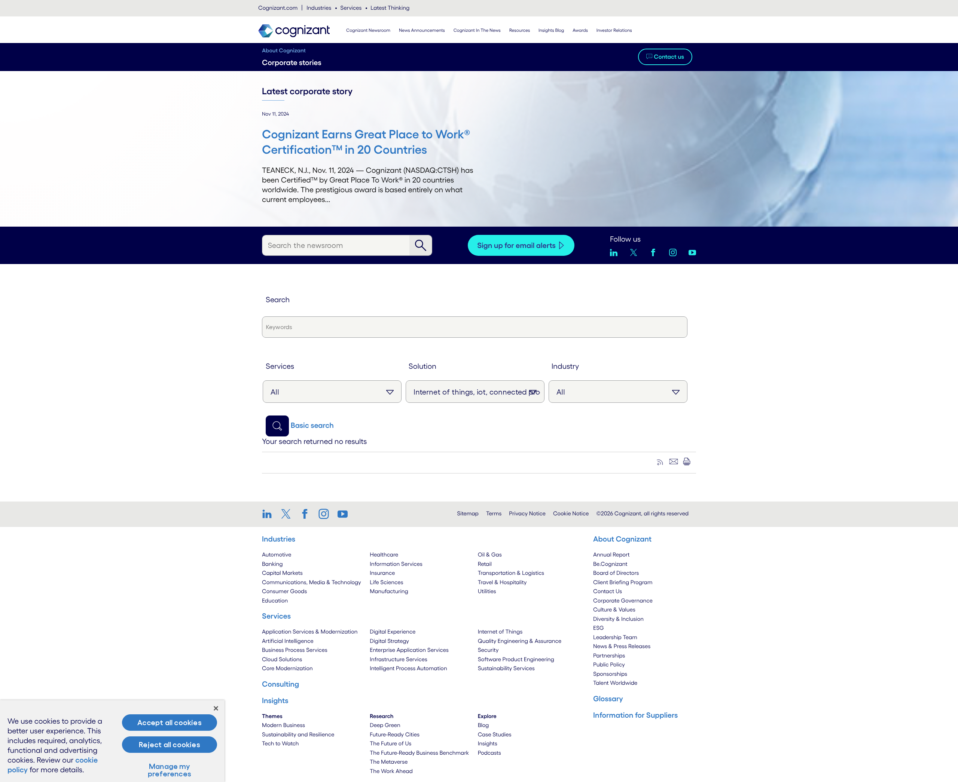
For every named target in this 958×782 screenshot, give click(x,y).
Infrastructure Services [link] (398, 659)
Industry (565, 366)
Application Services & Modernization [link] (310, 631)
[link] (269, 514)
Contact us (669, 56)
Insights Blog (551, 30)
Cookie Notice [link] (571, 513)
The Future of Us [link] (390, 743)
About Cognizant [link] (622, 539)
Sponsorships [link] (610, 674)
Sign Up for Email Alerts (516, 245)
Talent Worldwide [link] (615, 683)
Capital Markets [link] (282, 573)
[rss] (660, 461)
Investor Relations (614, 30)
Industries (318, 7)
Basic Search (312, 425)
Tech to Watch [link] (280, 743)
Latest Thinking (389, 7)
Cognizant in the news (477, 30)
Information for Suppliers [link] (635, 715)
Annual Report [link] (611, 554)
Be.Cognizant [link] (610, 564)
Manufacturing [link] (389, 591)
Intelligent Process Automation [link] (408, 668)
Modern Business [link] (283, 725)
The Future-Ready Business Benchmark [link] (419, 752)
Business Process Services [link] (294, 650)
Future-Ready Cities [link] (394, 734)
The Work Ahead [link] (391, 771)
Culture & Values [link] (614, 609)
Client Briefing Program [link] (622, 582)
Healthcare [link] (384, 554)
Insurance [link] (382, 573)
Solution (422, 366)
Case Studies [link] (495, 734)
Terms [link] (493, 513)
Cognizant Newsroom (368, 30)
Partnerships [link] (609, 655)
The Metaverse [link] (389, 761)
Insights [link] (487, 743)
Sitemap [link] (468, 513)
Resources (519, 30)
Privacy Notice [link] (527, 513)
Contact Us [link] (607, 591)
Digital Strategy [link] (389, 641)
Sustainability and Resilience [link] (298, 734)
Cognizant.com (278, 7)
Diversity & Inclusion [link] (618, 619)
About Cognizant (284, 50)
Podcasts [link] (489, 752)
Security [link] (488, 650)
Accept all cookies (169, 722)
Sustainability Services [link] (506, 668)
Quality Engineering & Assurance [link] (519, 641)
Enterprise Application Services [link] (409, 650)
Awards (580, 30)
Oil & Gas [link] (490, 554)
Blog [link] (483, 725)
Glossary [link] (608, 698)
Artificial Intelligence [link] (288, 641)
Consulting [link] (280, 684)
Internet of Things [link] (500, 631)
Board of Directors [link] (616, 573)
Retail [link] (485, 564)
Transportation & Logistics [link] (511, 573)
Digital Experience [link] (392, 631)
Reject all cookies (169, 744)
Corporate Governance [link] (623, 600)
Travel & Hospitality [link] (502, 582)
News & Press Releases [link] (621, 646)
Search (278, 299)
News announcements (422, 30)
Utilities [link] (487, 591)
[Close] (216, 708)
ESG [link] (598, 628)
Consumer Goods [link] (284, 591)
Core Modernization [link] (287, 668)
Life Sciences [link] (386, 582)
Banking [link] (272, 564)
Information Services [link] (396, 564)
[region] (112, 741)
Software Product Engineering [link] (516, 659)
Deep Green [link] (385, 725)
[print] (686, 461)
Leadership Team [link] (615, 637)
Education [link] (275, 600)
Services (350, 7)
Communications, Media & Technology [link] (311, 582)
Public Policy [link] (609, 664)
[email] (673, 461)
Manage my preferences (169, 770)
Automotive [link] (276, 554)
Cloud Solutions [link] (282, 659)
